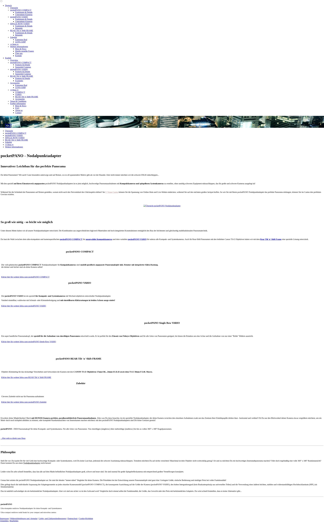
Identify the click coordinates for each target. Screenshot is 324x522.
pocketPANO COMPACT (20, 10)
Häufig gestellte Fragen (24, 51)
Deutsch (8, 5)
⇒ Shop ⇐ (14, 44)
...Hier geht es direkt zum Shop (13, 438)
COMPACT (20, 92)
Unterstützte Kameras (23, 15)
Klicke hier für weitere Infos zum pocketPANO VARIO (23, 306)
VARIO (18, 94)
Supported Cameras (23, 67)
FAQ (17, 108)
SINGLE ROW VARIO (20, 24)
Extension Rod (21, 40)
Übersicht (14, 8)
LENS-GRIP (20, 42)
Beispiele (19, 28)
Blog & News (20, 49)
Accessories (15, 83)
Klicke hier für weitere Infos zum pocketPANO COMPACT (25, 277)
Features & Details (22, 65)
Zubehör (13, 37)
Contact (18, 113)
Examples (19, 81)
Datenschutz (72, 518)
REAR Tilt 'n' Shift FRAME (21, 30)
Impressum (4, 518)
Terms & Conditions (18, 101)
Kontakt (18, 56)
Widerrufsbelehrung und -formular (23, 518)
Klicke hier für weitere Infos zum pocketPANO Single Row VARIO (28, 342)
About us (19, 110)
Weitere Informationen (19, 46)
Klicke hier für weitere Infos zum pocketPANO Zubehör (23, 402)
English (8, 58)
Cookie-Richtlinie (86, 518)
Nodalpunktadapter (31, 463)
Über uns (19, 53)
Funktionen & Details (23, 12)
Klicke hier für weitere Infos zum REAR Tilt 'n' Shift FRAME (26, 377)
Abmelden (4, 521)
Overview (14, 60)
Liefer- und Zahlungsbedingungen (52, 518)
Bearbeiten (14, 521)
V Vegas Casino (111, 192)
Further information (18, 103)
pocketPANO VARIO (19, 17)
